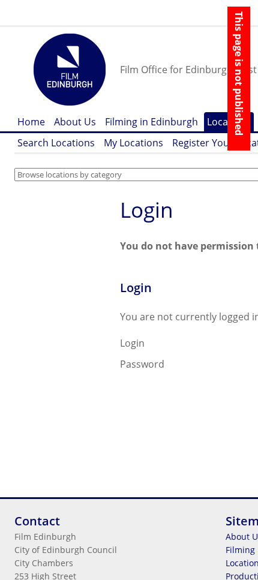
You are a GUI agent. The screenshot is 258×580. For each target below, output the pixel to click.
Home (31, 121)
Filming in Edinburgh (151, 121)
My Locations (133, 142)
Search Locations (56, 142)
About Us (75, 121)
